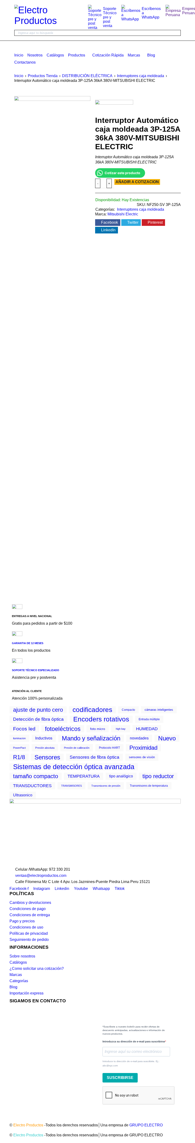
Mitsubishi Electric (122, 214)
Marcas (16, 975)
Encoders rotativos (101, 719)
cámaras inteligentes (159, 709)
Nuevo (167, 738)
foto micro (97, 729)
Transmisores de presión (105, 785)
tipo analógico (121, 776)
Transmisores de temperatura (149, 785)
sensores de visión (142, 757)
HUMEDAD (147, 728)
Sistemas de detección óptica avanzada (73, 766)
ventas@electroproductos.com (40, 876)
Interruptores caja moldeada (140, 76)
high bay (121, 728)
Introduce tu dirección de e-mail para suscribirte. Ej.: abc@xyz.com (130, 1063)
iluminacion (19, 738)
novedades (139, 738)
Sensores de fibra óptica (94, 757)
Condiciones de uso (26, 927)
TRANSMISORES (71, 785)
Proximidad (143, 748)
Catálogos (18, 962)
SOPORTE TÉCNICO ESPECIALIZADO (35, 670)
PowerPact (19, 747)
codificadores (92, 709)
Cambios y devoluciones (30, 903)
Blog (13, 987)
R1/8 (19, 757)
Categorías (19, 981)
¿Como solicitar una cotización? (37, 968)
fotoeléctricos (63, 728)
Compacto (128, 709)
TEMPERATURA (84, 776)
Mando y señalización (91, 738)
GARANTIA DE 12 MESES (27, 643)
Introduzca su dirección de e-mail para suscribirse (133, 1041)
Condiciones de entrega (30, 915)
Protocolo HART (109, 747)
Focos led (24, 728)
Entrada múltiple (149, 719)
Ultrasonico (22, 795)
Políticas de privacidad (29, 933)
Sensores (47, 757)
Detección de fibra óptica (38, 719)
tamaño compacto (35, 776)
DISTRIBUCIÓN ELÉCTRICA (87, 76)
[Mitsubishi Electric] (114, 107)
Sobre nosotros (22, 956)
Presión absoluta (44, 747)
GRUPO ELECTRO (146, 1125)
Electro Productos (28, 1125)
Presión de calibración (76, 747)
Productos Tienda (43, 76)
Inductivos (43, 738)
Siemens (27, 290)
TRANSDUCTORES (32, 785)
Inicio (18, 76)
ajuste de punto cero (38, 710)
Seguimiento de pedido (29, 940)
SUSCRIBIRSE (120, 1078)
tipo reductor (158, 776)
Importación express (27, 993)
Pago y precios (22, 921)
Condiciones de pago (28, 909)
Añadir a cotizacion (137, 182)
